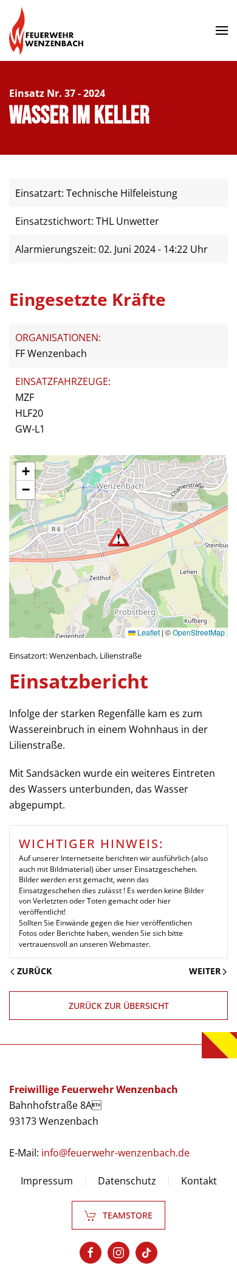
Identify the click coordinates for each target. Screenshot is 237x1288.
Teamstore (128, 1215)
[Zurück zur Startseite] (46, 30)
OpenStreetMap (199, 632)
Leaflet (148, 632)
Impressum (47, 1180)
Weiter (205, 971)
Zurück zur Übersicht (119, 1005)
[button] (222, 30)
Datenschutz (127, 1180)
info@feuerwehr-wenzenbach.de (115, 1152)
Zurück (34, 971)
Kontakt (199, 1180)
